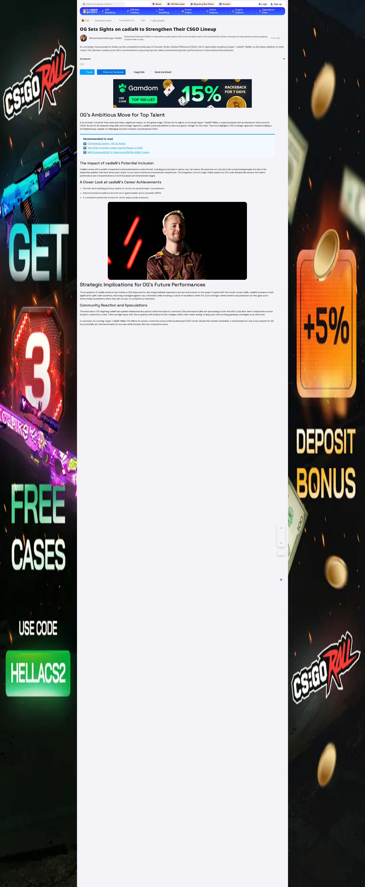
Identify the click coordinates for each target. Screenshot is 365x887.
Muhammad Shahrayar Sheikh (105, 38)
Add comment (158, 20)
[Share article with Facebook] (281, 559)
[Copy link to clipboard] (281, 574)
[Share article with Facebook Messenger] (281, 569)
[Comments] (281, 552)
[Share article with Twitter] (281, 564)
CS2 (82, 64)
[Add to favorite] (281, 579)
